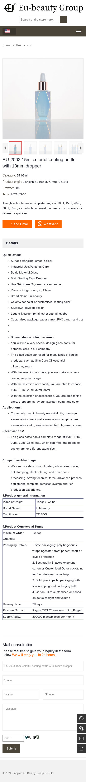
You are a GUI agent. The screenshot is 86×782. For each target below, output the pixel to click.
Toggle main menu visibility (78, 31)
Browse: (9, 188)
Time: (7, 194)
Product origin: (13, 181)
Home (6, 45)
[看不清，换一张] (32, 738)
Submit (11, 748)
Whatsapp (50, 224)
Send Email (17, 223)
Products (22, 45)
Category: (10, 175)
